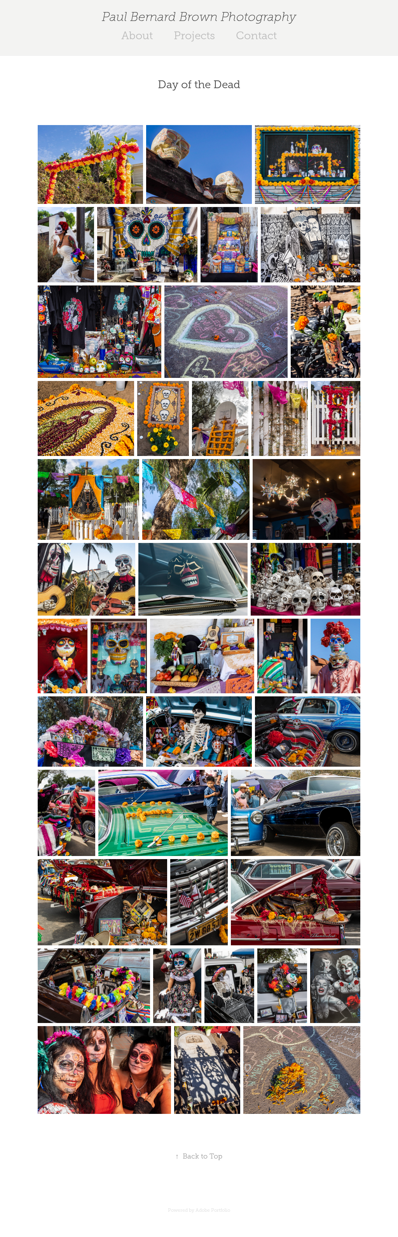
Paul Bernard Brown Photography (199, 17)
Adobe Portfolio (213, 1210)
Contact (256, 36)
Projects (194, 36)
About (137, 36)
